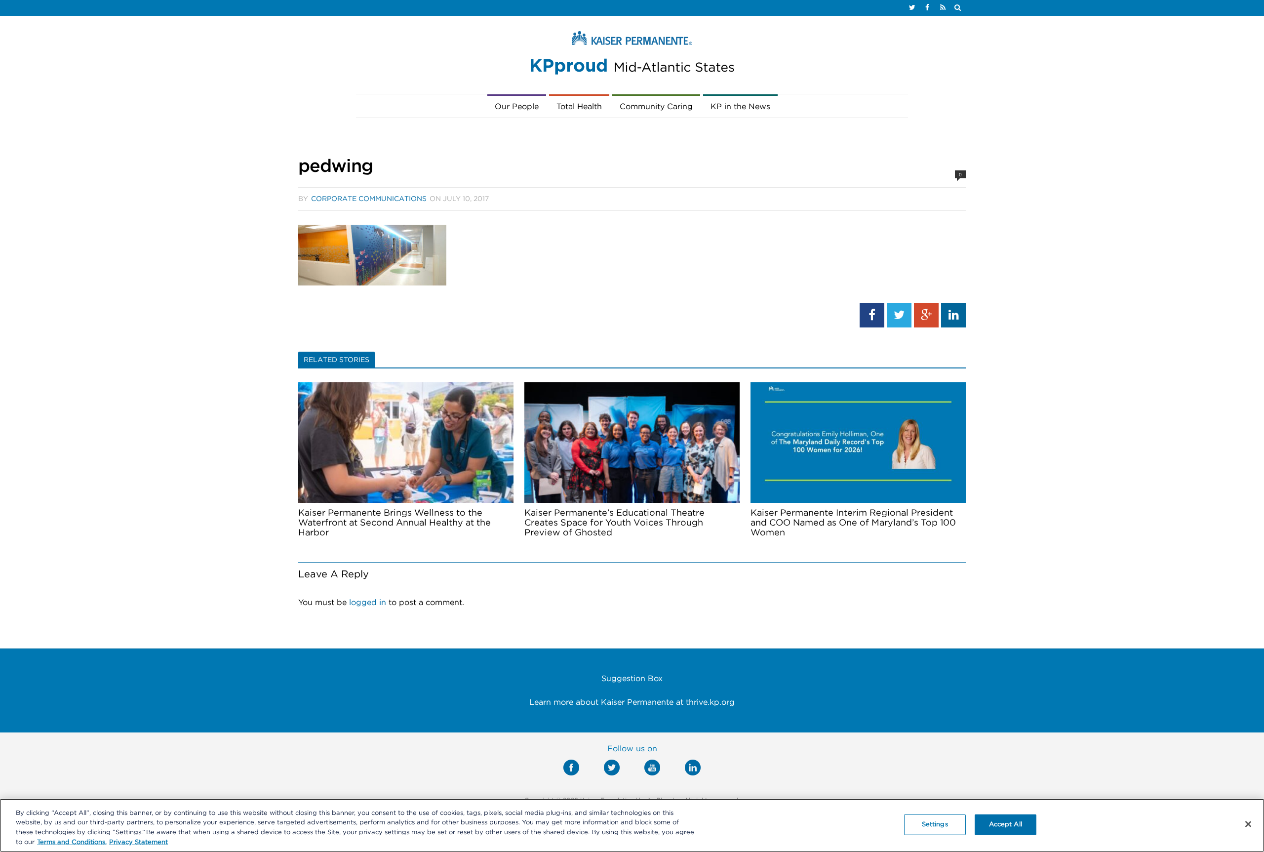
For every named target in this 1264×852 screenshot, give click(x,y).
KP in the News (740, 107)
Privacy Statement (138, 842)
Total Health (579, 107)
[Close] (1248, 824)
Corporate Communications (369, 199)
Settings (935, 824)
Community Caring (656, 107)
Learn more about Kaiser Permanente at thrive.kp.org (632, 702)
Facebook (571, 767)
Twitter (612, 767)
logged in (367, 603)
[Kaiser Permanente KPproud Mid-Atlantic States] (632, 55)
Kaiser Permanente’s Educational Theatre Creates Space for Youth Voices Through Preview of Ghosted (614, 523)
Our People (517, 107)
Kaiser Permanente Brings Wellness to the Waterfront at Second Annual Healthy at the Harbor (394, 523)
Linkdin (693, 767)
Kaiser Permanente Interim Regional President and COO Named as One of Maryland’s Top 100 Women (853, 523)
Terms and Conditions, (72, 842)
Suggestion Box (632, 679)
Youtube (652, 767)
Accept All (1005, 824)
